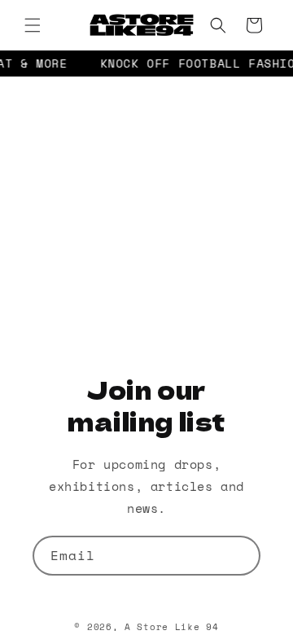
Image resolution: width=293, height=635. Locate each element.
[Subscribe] (241, 556)
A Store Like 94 (172, 626)
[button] (32, 25)
